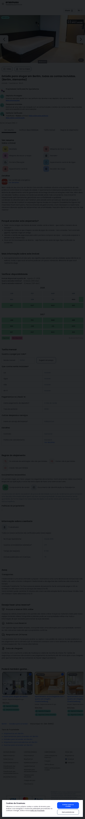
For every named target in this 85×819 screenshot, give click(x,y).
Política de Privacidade (37, 810)
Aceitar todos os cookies (68, 805)
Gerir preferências (68, 812)
